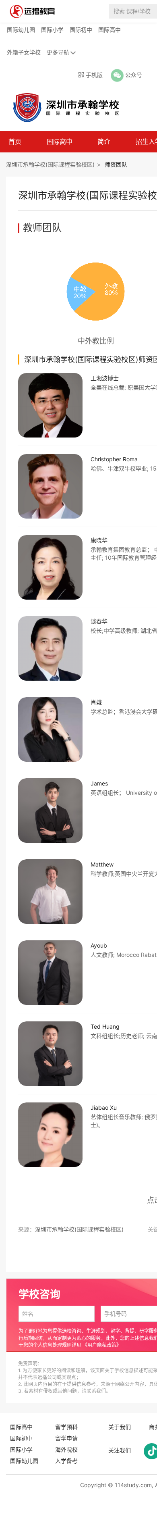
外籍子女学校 (24, 52)
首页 (14, 142)
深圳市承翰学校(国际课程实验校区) (50, 164)
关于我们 (119, 1427)
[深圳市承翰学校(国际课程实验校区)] (62, 107)
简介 (103, 142)
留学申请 (66, 1438)
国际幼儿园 (21, 29)
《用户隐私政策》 (102, 1345)
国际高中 (109, 29)
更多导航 (58, 52)
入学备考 (66, 1460)
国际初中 (81, 29)
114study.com (133, 1484)
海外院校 (66, 1449)
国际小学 (52, 29)
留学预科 (66, 1426)
